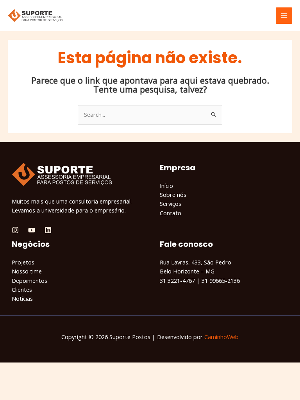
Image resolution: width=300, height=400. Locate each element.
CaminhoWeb (221, 337)
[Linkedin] (48, 230)
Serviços (170, 203)
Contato (170, 213)
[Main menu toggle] (284, 15)
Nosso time (27, 271)
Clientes (22, 289)
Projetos (23, 262)
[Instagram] (15, 230)
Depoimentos (29, 280)
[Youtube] (31, 230)
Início (166, 185)
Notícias (22, 298)
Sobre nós (173, 194)
